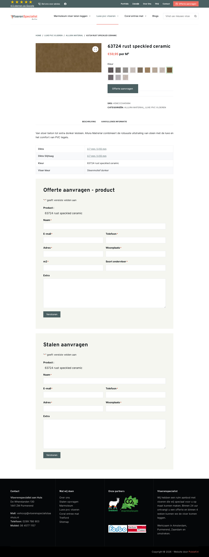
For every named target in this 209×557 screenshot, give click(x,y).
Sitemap (64, 521)
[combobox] (178, 16)
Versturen (51, 314)
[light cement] (118, 77)
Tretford (64, 517)
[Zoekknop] (195, 16)
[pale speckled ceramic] (125, 77)
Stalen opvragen (68, 501)
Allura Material (134, 107)
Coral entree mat (134, 16)
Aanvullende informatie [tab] (114, 121)
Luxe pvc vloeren (106, 16)
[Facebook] (65, 4)
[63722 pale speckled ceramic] (162, 70)
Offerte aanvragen (187, 4)
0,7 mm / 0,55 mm (96, 148)
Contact (166, 4)
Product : (48, 207)
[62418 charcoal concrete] (110, 70)
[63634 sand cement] (132, 70)
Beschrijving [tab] (89, 121)
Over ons (147, 4)
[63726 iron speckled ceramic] (110, 77)
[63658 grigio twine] (147, 70)
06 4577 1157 (27, 525)
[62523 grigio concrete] (125, 70)
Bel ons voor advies (51, 4)
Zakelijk (135, 4)
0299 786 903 (31, 521)
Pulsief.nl (194, 551)
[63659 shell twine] (154, 70)
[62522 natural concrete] (118, 70)
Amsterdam (179, 525)
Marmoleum (66, 505)
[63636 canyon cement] (140, 70)
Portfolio (125, 4)
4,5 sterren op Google (22, 5)
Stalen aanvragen (155, 88)
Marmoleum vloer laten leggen (71, 16)
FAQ (157, 4)
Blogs (155, 16)
